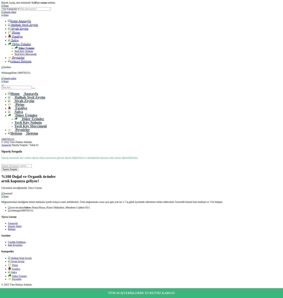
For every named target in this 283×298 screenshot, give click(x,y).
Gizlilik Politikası (17, 242)
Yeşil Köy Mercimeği (25, 54)
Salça (14, 40)
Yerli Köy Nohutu (23, 51)
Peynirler (18, 57)
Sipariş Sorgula (10, 169)
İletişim (25, 61)
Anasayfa (24, 21)
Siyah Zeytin (19, 28)
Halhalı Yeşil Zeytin (24, 25)
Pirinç (15, 32)
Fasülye (17, 36)
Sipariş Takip (14, 226)
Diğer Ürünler (21, 44)
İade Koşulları (15, 245)
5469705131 (7, 139)
